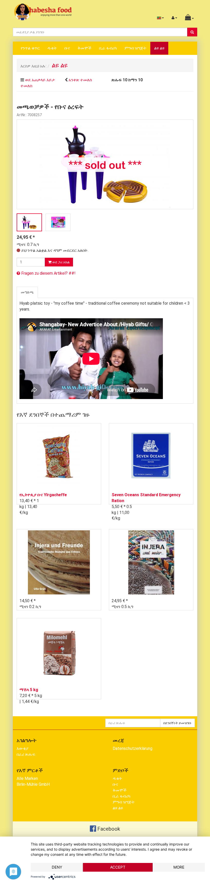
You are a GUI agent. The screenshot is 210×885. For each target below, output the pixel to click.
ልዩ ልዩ (159, 48)
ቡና (67, 48)
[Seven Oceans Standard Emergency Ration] (151, 456)
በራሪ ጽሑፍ (26, 754)
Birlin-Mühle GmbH (33, 784)
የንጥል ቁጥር (30, 48)
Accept (117, 867)
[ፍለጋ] (192, 32)
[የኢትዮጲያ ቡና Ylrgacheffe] (59, 456)
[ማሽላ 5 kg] (59, 651)
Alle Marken (27, 778)
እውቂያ (22, 748)
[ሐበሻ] (43, 11)
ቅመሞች (84, 48)
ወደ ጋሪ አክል (60, 262)
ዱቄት (52, 48)
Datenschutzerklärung (132, 748)
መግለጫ (27, 292)
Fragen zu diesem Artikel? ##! (48, 273)
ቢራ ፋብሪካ (108, 48)
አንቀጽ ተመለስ (80, 79)
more (178, 867)
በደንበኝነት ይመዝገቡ (177, 723)
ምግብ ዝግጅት (135, 48)
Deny (57, 867)
